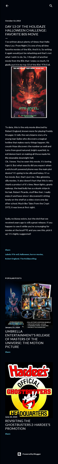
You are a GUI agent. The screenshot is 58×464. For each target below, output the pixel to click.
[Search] (51, 5)
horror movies (36, 254)
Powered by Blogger (32, 454)
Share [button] (7, 250)
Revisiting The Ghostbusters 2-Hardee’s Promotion (27, 424)
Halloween (24, 254)
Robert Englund (12, 258)
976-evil (15, 254)
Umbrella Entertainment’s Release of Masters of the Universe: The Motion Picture (27, 339)
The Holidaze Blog (28, 258)
